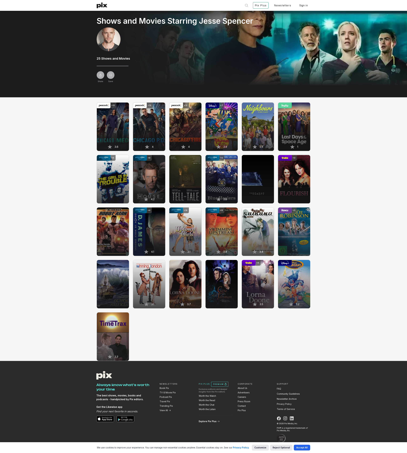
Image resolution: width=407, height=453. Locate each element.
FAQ (279, 388)
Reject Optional (281, 447)
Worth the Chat (206, 404)
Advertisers (244, 392)
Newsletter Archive (287, 399)
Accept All (302, 447)
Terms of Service (286, 409)
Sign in (303, 5)
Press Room (244, 401)
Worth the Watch (207, 395)
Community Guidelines (288, 393)
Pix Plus (242, 410)
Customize (260, 447)
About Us (242, 388)
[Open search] (246, 5)
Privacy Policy (284, 404)
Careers (242, 397)
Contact (242, 406)
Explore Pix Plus (208, 421)
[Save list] (110, 75)
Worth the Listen (207, 409)
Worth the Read (207, 400)
